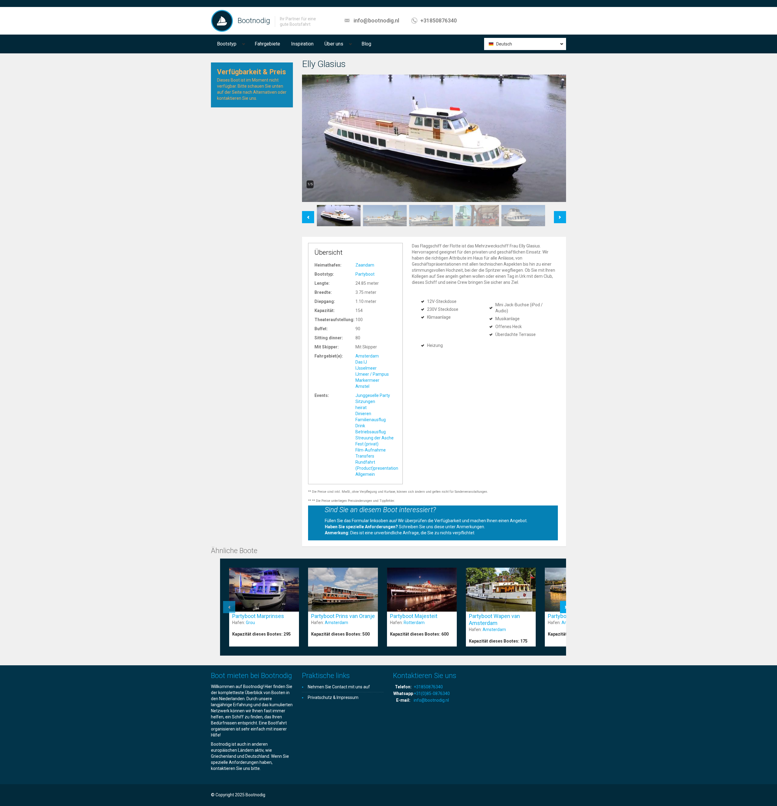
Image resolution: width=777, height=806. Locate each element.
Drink (360, 425)
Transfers (364, 456)
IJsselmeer (366, 368)
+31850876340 (438, 20)
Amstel (362, 386)
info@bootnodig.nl (376, 20)
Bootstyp (226, 44)
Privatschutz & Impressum (333, 697)
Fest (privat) (366, 444)
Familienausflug (370, 419)
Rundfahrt (365, 462)
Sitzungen (365, 401)
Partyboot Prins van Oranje (343, 616)
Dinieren (363, 413)
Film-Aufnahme (370, 450)
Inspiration (302, 44)
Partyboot (365, 274)
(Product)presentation (376, 468)
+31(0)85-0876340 (432, 693)
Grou (250, 622)
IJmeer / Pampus (372, 374)
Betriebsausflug (370, 431)
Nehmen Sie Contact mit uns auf (339, 686)
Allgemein (365, 474)
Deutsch (504, 44)
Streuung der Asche (374, 437)
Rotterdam (414, 622)
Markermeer (367, 380)
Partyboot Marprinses (258, 616)
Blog (366, 44)
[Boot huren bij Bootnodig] (222, 20)
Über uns (333, 44)
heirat (361, 407)
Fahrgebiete (267, 44)
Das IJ (361, 362)
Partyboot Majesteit (413, 616)
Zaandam (364, 265)
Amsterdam (367, 356)
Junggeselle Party (372, 395)
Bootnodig (254, 20)
